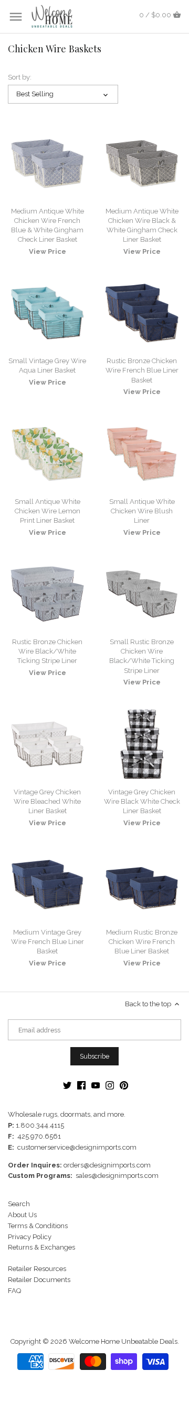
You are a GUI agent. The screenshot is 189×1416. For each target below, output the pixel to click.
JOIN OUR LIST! (49, 738)
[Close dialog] (178, 672)
